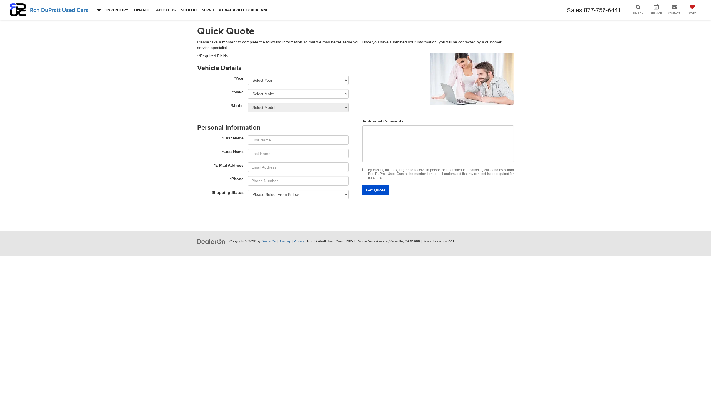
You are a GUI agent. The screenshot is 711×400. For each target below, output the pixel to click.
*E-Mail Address (229, 165)
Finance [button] (142, 10)
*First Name (233, 138)
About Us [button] (166, 10)
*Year (239, 78)
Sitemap (285, 241)
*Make (238, 92)
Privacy (299, 241)
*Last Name (233, 151)
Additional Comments (383, 121)
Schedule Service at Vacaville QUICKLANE (224, 10)
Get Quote (375, 190)
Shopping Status (228, 192)
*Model (237, 105)
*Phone (237, 179)
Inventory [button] (117, 10)
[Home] (99, 10)
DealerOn (268, 241)
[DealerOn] (211, 241)
